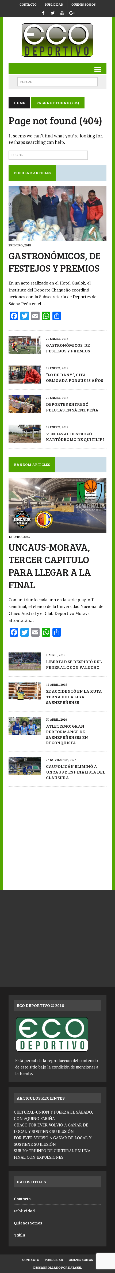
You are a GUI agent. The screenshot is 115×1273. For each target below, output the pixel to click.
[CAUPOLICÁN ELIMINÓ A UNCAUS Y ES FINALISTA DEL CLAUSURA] (25, 772)
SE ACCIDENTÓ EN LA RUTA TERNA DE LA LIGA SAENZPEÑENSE (74, 696)
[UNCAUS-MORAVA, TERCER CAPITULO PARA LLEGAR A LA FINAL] (57, 529)
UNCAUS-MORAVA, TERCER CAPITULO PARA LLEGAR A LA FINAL (50, 565)
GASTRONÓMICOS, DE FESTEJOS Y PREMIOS (55, 262)
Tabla (19, 1235)
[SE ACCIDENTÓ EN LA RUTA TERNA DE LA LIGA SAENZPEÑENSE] (25, 696)
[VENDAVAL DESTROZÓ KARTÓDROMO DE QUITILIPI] (25, 439)
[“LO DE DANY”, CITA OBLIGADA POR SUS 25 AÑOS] (25, 380)
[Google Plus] (72, 12)
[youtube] (62, 12)
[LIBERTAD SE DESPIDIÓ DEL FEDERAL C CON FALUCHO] (25, 667)
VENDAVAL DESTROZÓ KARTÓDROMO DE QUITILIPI (75, 436)
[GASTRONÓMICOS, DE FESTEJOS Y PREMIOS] (57, 238)
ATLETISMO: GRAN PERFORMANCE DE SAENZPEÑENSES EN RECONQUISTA (67, 734)
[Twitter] (52, 12)
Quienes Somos (83, 4)
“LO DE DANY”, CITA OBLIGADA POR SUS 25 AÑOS (74, 377)
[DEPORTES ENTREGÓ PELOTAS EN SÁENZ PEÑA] (25, 409)
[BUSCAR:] (57, 81)
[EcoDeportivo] (57, 40)
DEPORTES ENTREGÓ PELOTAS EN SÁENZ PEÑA (72, 407)
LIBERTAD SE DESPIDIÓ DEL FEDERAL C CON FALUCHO (74, 664)
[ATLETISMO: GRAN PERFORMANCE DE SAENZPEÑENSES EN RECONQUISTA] (25, 731)
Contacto (28, 4)
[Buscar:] (48, 154)
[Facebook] (43, 12)
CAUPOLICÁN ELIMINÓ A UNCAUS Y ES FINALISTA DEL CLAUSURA (75, 771)
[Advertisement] (57, 836)
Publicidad (54, 4)
